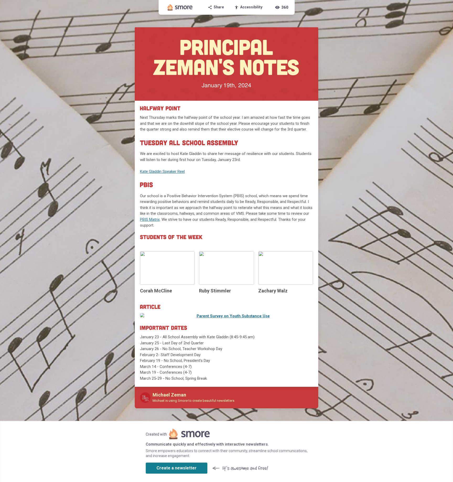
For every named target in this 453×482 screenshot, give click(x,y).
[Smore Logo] (180, 7)
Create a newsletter (177, 467)
